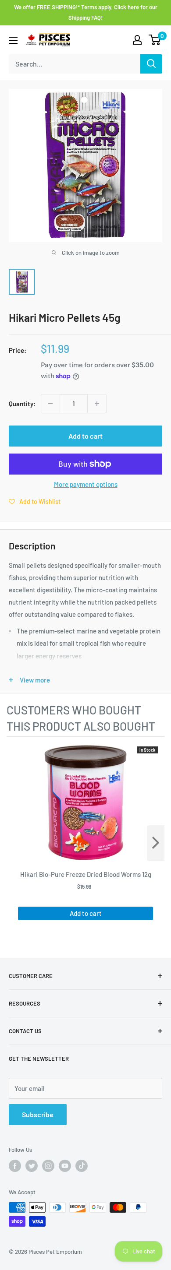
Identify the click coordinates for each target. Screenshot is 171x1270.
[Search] (151, 64)
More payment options (86, 484)
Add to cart (85, 436)
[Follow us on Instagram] (48, 1166)
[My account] (137, 40)
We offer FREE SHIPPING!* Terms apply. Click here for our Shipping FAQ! (85, 12)
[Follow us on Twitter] (31, 1166)
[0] (155, 40)
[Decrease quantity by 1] (50, 403)
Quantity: (22, 404)
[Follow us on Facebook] (15, 1166)
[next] (155, 843)
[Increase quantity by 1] (97, 403)
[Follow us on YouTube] (65, 1166)
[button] (35, 501)
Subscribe (37, 1114)
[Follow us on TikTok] (81, 1166)
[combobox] (74, 64)
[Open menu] (13, 40)
